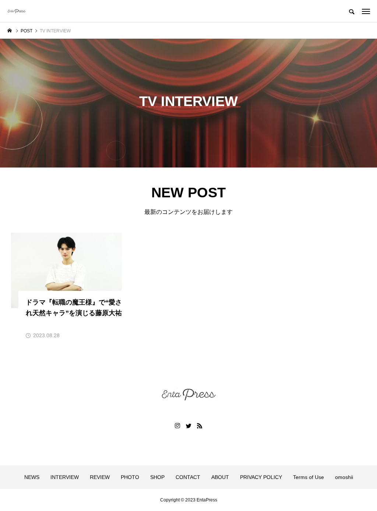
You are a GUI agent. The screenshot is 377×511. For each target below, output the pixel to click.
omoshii (344, 477)
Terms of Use (308, 477)
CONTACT (188, 477)
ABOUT (220, 477)
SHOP (157, 477)
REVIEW (100, 477)
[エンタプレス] (16, 11)
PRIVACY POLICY (261, 477)
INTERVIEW (64, 477)
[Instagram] (177, 426)
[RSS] (199, 426)
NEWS (31, 477)
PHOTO (130, 477)
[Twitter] (188, 426)
